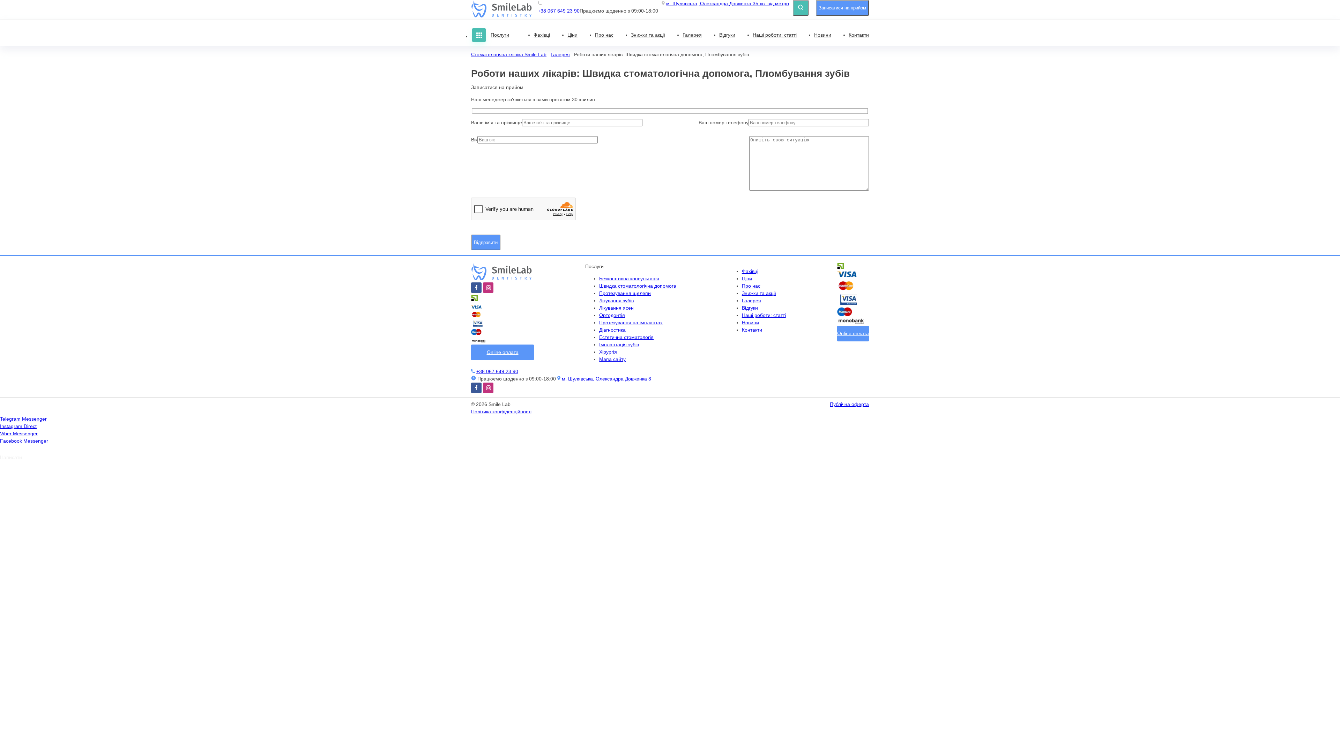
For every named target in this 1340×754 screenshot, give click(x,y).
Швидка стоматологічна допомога (637, 286)
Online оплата (503, 352)
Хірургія (608, 352)
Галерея (692, 35)
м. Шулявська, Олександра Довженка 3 (727, 3)
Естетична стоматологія (626, 337)
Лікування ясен (616, 308)
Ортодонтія (612, 315)
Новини (822, 35)
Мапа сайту (612, 359)
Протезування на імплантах (631, 322)
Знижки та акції (648, 35)
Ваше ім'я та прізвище (496, 122)
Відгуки (727, 35)
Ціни (572, 35)
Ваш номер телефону (724, 122)
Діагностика (612, 330)
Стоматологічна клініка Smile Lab (508, 54)
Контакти (859, 35)
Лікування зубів (616, 300)
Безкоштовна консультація (629, 278)
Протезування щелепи (625, 293)
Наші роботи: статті (775, 35)
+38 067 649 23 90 (559, 11)
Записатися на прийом (842, 7)
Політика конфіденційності (501, 411)
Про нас (604, 35)
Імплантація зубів (619, 344)
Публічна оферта (849, 404)
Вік (474, 139)
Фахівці (542, 35)
